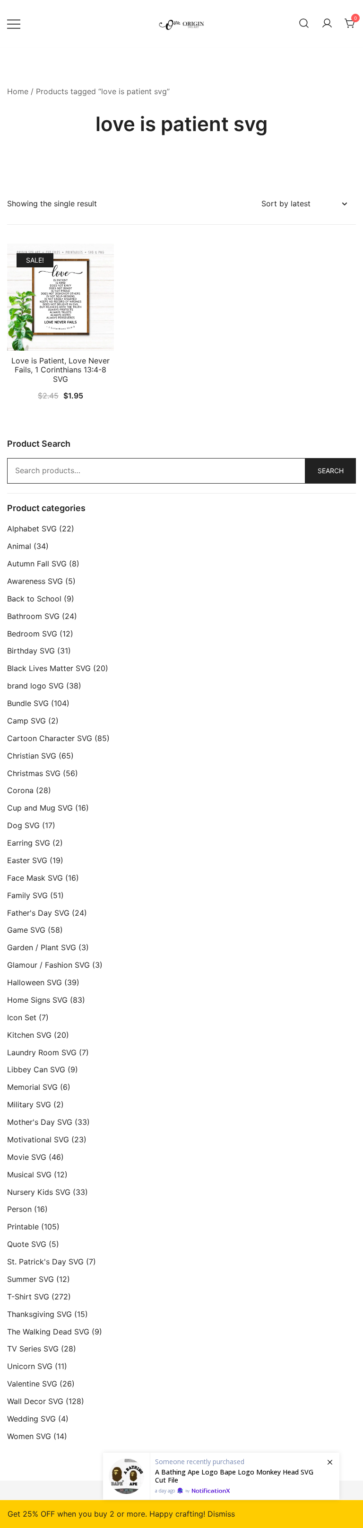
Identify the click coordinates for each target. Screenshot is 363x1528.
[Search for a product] (304, 23)
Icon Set (21, 1017)
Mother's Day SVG (39, 1122)
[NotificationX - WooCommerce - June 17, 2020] (221, 1476)
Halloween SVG (34, 982)
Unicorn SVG (29, 1366)
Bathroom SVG (33, 616)
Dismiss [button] (221, 1514)
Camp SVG (26, 720)
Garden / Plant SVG (41, 947)
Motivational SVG (38, 1139)
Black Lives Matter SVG (49, 668)
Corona (20, 790)
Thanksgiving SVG (39, 1314)
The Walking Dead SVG (48, 1331)
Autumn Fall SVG (37, 563)
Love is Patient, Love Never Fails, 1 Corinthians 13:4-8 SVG (60, 369)
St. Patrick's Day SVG (45, 1261)
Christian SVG (31, 755)
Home (17, 91)
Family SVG (27, 895)
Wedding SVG (31, 1418)
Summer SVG (30, 1279)
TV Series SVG (33, 1348)
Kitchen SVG (29, 1035)
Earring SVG (28, 843)
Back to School (34, 598)
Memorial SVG (32, 1087)
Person (19, 1209)
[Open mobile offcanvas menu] (13, 23)
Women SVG (29, 1436)
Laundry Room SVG (42, 1052)
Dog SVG (23, 825)
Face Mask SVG (35, 878)
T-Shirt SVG (28, 1296)
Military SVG (29, 1104)
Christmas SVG (33, 773)
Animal (19, 546)
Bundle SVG (28, 703)
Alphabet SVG (32, 528)
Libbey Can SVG (36, 1069)
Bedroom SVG (32, 633)
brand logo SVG (35, 685)
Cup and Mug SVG (40, 808)
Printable (23, 1226)
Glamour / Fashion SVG (48, 965)
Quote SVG (26, 1244)
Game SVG (26, 930)
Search (331, 471)
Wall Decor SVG (35, 1401)
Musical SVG (29, 1174)
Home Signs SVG (37, 1000)
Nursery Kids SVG (38, 1192)
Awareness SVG (35, 581)
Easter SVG (27, 860)
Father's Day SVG (38, 913)
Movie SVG (26, 1157)
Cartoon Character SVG (49, 738)
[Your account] (327, 24)
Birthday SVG (31, 650)
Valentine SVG (32, 1383)
